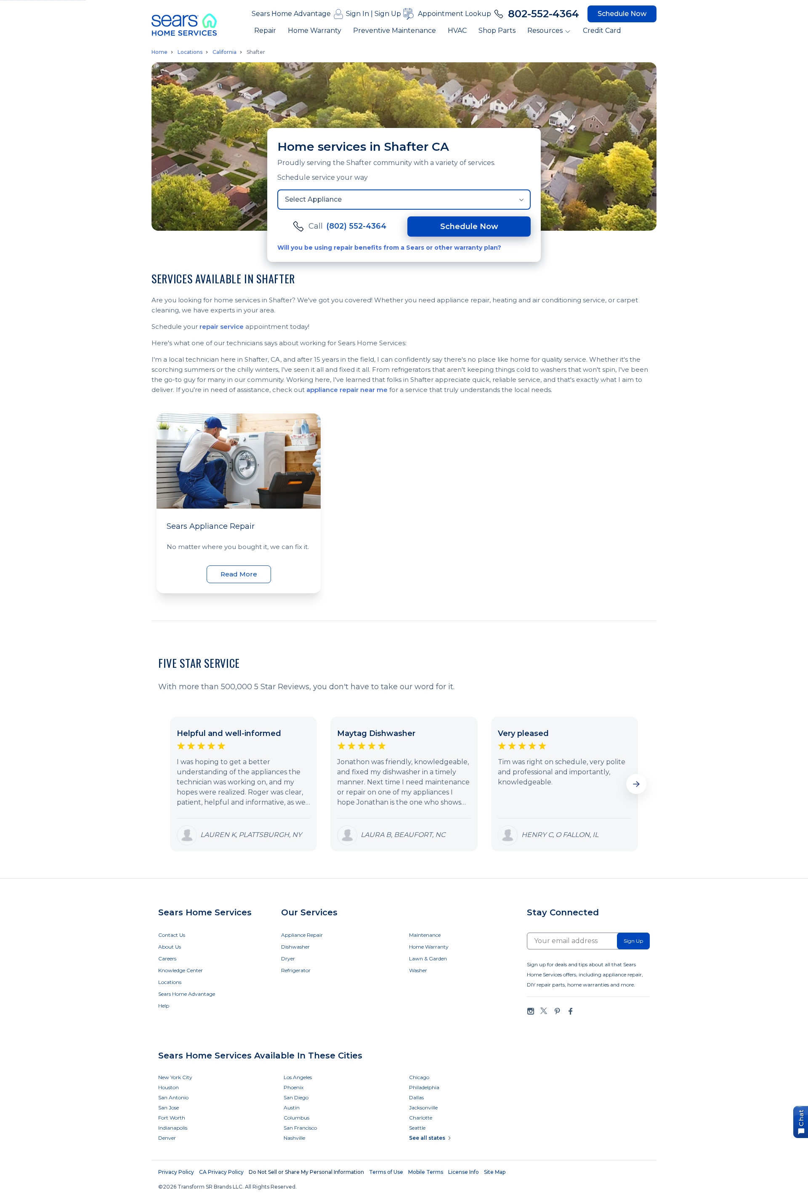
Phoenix (293, 1087)
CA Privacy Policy (221, 1172)
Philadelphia (424, 1087)
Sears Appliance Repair (211, 526)
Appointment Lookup (454, 14)
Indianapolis (172, 1128)
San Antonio (173, 1097)
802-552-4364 (543, 14)
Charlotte (420, 1117)
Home (159, 52)
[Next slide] (636, 784)
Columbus (296, 1117)
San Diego (296, 1097)
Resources (545, 31)
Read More (239, 574)
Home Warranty (314, 31)
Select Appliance (313, 199)
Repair (265, 31)
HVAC (457, 31)
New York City (175, 1077)
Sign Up (388, 14)
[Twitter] (544, 1011)
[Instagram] (530, 1011)
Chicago (419, 1077)
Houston (168, 1087)
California (225, 52)
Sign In (357, 14)
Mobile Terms (425, 1172)
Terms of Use (386, 1172)
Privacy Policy (176, 1172)
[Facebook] (570, 1011)
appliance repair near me (347, 390)
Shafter (256, 52)
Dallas (416, 1097)
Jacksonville (423, 1107)
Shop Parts (497, 31)
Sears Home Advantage (291, 14)
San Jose (168, 1107)
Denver (167, 1138)
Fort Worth (171, 1117)
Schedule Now (622, 14)
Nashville (294, 1138)
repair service (221, 327)
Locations (190, 52)
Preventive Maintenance (394, 31)
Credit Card (602, 31)
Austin (292, 1107)
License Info (463, 1172)
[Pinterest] (557, 1011)
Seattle (417, 1128)
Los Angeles (298, 1077)
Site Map (494, 1172)
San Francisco (300, 1128)
